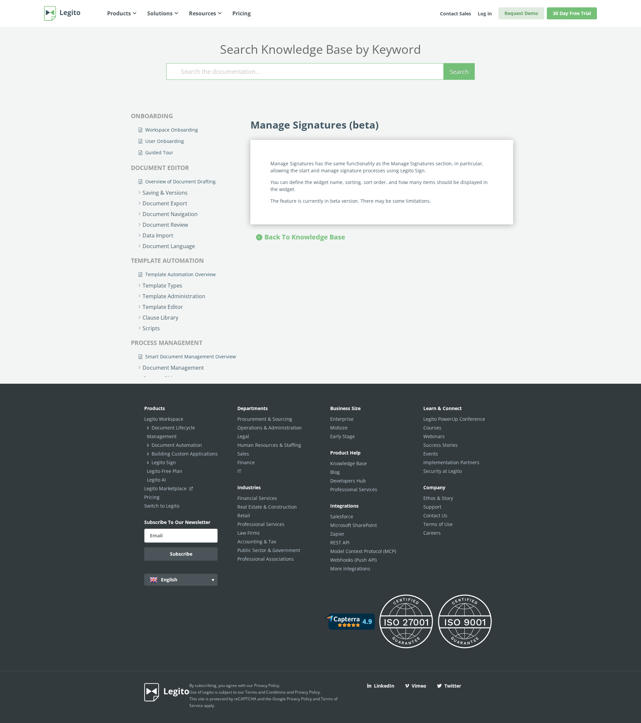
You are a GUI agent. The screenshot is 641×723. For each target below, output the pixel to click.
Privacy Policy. (308, 692)
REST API (340, 542)
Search (459, 71)
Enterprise (342, 419)
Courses (432, 427)
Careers (432, 533)
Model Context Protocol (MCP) (363, 551)
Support (432, 507)
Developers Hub (348, 481)
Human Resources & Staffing (269, 445)
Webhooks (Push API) (353, 560)
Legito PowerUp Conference (454, 419)
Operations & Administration (269, 427)
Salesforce (341, 516)
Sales (243, 453)
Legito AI (156, 480)
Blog (335, 472)
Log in (485, 13)
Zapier (337, 534)
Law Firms (248, 533)
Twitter (452, 686)
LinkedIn (384, 686)
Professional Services (260, 524)
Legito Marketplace (166, 488)
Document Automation (177, 445)
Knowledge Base (348, 463)
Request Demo (521, 13)
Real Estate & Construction (267, 507)
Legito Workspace (163, 419)
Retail (243, 515)
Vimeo (419, 686)
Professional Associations (265, 559)
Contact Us (435, 515)
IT (239, 471)
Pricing (152, 497)
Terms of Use (438, 524)
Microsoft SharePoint (353, 525)
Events (430, 453)
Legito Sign (164, 462)
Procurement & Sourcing (264, 419)
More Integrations (350, 568)
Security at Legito (442, 471)
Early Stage (342, 436)
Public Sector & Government (268, 550)
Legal (243, 436)
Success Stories (440, 445)
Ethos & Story (438, 498)
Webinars (434, 436)
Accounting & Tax (256, 541)
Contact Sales (455, 13)
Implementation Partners (451, 462)
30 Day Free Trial (572, 13)
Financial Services (257, 498)
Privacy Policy (266, 685)
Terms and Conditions (265, 692)
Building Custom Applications (185, 453)
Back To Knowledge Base (304, 236)
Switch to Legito (161, 506)
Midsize (339, 427)
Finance (246, 462)
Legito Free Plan (164, 471)
